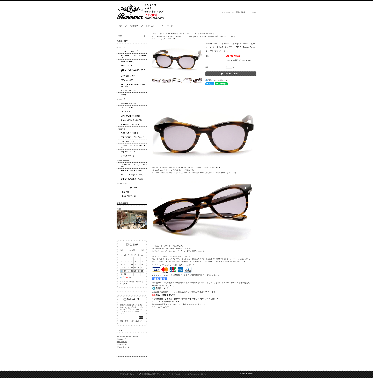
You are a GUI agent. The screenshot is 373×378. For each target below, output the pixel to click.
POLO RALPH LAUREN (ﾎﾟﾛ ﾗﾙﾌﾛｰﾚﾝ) (134, 146)
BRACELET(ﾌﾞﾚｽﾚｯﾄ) (129, 188)
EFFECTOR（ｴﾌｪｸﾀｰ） (130, 51)
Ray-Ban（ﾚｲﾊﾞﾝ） (128, 152)
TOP (120, 26)
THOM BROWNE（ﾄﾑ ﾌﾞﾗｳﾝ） (132, 120)
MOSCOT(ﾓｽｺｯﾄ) (127, 62)
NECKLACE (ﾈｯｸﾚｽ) (129, 196)
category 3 (121, 129)
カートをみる (252, 12)
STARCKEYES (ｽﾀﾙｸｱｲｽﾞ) (131, 116)
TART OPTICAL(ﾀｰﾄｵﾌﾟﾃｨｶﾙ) (132, 175)
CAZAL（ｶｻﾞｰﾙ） (127, 108)
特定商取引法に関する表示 (151, 374)
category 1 (161, 39)
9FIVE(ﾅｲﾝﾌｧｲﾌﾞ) (127, 156)
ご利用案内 (134, 26)
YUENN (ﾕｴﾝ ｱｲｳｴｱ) (128, 90)
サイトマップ (167, 26)
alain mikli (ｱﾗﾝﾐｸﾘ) (128, 103)
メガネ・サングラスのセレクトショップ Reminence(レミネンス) (184, 374)
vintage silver (122, 184)
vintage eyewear (123, 160)
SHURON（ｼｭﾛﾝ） (128, 76)
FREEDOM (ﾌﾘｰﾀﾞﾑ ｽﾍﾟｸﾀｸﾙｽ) (132, 137)
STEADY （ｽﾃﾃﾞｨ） (128, 80)
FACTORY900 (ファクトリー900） (133, 56)
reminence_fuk (122, 342)
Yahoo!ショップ (123, 347)
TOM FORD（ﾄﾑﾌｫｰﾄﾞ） (130, 124)
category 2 (121, 99)
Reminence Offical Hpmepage (127, 336)
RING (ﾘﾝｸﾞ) (125, 192)
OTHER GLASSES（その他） (132, 179)
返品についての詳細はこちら (218, 80)
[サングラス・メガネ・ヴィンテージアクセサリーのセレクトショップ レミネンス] (140, 21)
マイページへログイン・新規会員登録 (232, 12)
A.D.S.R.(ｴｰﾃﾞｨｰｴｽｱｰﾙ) (129, 133)
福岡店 (119, 209)
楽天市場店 (122, 344)
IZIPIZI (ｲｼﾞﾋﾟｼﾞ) (127, 141)
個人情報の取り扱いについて (128, 374)
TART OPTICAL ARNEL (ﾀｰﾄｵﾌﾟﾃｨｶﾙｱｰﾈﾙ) (134, 85)
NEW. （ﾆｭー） (173, 39)
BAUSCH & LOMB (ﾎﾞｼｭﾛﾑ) (131, 171)
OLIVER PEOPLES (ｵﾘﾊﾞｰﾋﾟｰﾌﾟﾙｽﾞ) (134, 71)
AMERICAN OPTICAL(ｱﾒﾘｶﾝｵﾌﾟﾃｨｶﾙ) (134, 165)
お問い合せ (150, 26)
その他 (123, 95)
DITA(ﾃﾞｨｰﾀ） (126, 112)
